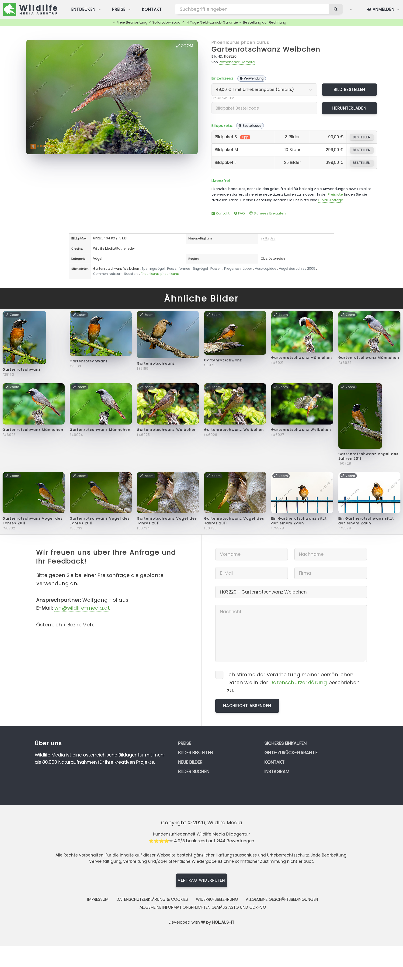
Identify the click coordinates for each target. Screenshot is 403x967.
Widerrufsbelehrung (217, 899)
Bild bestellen (349, 89)
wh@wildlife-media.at (82, 607)
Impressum (97, 899)
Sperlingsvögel (153, 268)
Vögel (97, 258)
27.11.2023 (268, 238)
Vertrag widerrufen (201, 880)
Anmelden (383, 9)
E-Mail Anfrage (330, 199)
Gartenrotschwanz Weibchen (266, 49)
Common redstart (107, 274)
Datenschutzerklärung (298, 682)
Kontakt (152, 9)
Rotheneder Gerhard (237, 61)
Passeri (216, 268)
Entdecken (83, 9)
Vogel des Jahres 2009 (297, 268)
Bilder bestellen (195, 752)
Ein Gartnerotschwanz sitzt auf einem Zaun (299, 520)
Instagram (276, 771)
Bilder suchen (193, 771)
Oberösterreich (273, 258)
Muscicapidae (265, 268)
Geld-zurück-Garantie (291, 752)
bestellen (361, 137)
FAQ (241, 213)
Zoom (186, 45)
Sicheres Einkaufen (269, 213)
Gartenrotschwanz (22, 369)
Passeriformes (178, 268)
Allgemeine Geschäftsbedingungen (282, 899)
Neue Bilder (190, 762)
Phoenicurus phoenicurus (240, 42)
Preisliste (335, 194)
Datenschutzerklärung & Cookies (152, 899)
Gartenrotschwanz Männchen (301, 357)
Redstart (131, 274)
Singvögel (200, 268)
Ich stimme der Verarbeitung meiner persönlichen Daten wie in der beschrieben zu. (293, 682)
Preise (119, 9)
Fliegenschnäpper (238, 268)
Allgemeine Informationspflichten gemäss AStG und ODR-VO (202, 907)
